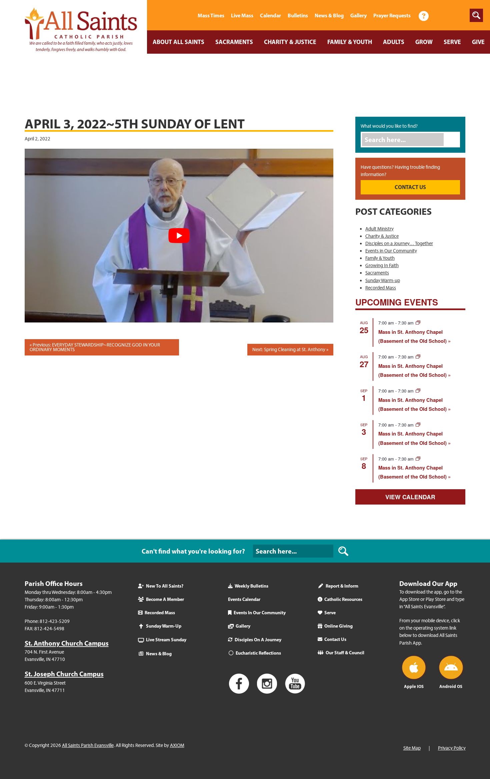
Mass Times (211, 15)
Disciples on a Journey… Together (399, 243)
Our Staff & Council (345, 653)
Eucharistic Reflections (258, 653)
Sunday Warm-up (382, 280)
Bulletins (298, 15)
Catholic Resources (343, 599)
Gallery (358, 15)
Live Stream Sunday (166, 640)
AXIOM (177, 745)
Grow (424, 42)
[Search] (453, 139)
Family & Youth (349, 42)
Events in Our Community (391, 251)
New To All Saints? (164, 586)
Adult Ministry (379, 229)
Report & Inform (342, 586)
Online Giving (338, 626)
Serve (452, 42)
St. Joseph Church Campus (64, 674)
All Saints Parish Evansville (88, 745)
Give (478, 42)
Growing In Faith (382, 265)
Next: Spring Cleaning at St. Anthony (288, 349)
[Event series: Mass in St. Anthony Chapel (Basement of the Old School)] (418, 322)
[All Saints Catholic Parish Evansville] (186, 15)
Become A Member (165, 599)
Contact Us (335, 639)
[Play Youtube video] (179, 235)
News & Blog (329, 15)
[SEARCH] (343, 551)
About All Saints (178, 42)
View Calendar (410, 497)
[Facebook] (441, 15)
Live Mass (242, 15)
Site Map (412, 748)
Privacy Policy (452, 748)
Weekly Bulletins (251, 586)
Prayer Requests (392, 15)
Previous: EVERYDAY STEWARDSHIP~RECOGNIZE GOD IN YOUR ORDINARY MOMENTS (95, 347)
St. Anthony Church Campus (67, 643)
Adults (393, 42)
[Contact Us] (423, 15)
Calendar (270, 15)
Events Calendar (244, 599)
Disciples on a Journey (258, 640)
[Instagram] (458, 15)
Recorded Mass (380, 288)
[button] (476, 15)
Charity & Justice (290, 42)
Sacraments (234, 42)
